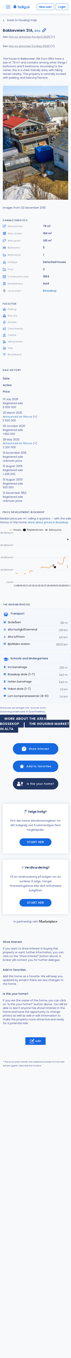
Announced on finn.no (17, 417)
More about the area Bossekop (23, 721)
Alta (37, 31)
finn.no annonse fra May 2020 (29, 46)
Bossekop (50, 291)
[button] (63, 143)
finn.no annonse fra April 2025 (30, 37)
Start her (35, 842)
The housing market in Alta (34, 726)
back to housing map (21, 20)
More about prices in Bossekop (48, 522)
